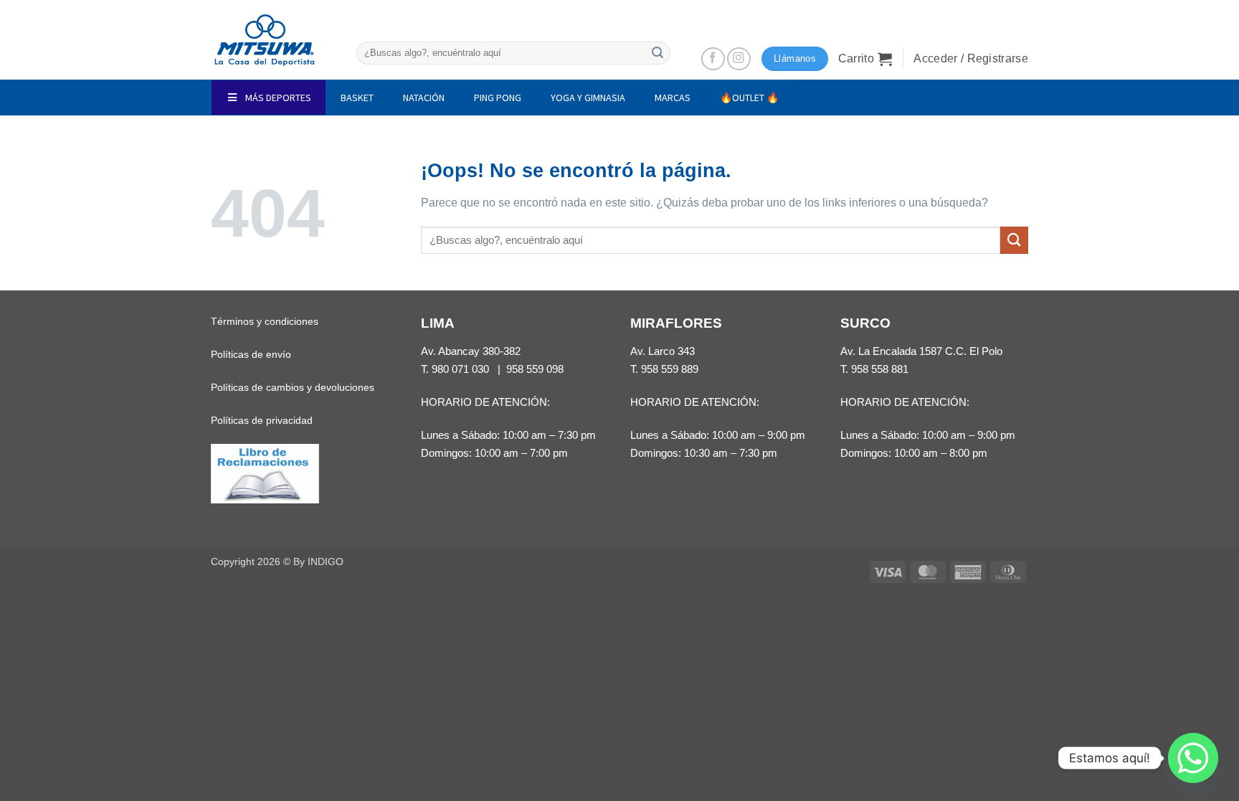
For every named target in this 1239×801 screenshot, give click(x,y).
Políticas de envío (251, 354)
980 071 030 (460, 369)
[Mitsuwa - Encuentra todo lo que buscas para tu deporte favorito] (264, 40)
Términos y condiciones (264, 321)
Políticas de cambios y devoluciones (292, 387)
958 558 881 (879, 369)
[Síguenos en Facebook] (713, 59)
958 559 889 (669, 369)
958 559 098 (535, 369)
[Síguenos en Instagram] (739, 59)
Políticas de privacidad (262, 420)
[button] (865, 59)
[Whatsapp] (1193, 758)
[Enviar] (657, 53)
